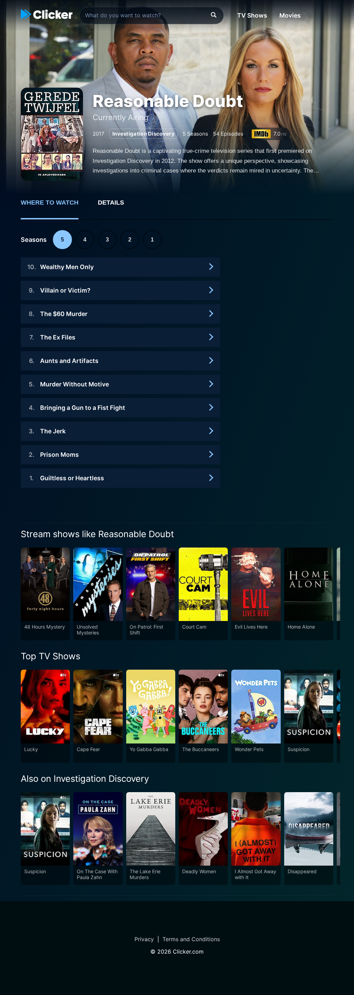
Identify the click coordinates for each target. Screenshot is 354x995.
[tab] (54, 206)
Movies (290, 15)
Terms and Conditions (191, 939)
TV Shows (252, 15)
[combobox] (152, 15)
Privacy (144, 939)
